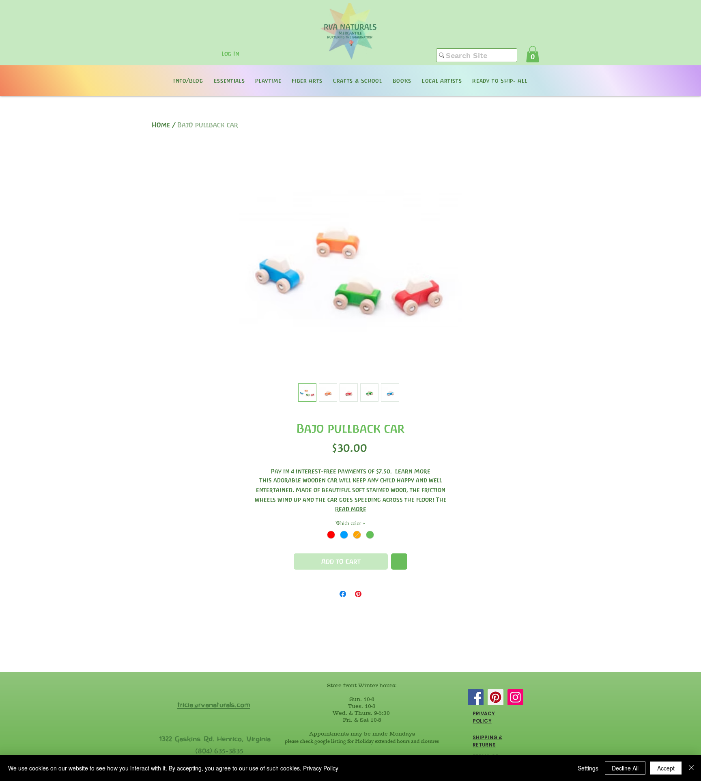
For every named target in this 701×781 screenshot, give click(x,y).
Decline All (625, 768)
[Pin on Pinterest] (358, 594)
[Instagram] (515, 697)
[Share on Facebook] (343, 594)
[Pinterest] (495, 697)
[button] (533, 54)
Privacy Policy (320, 768)
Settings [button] (588, 768)
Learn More (412, 471)
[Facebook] (476, 697)
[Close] (691, 768)
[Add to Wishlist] (399, 561)
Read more (350, 509)
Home (161, 125)
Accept (666, 768)
